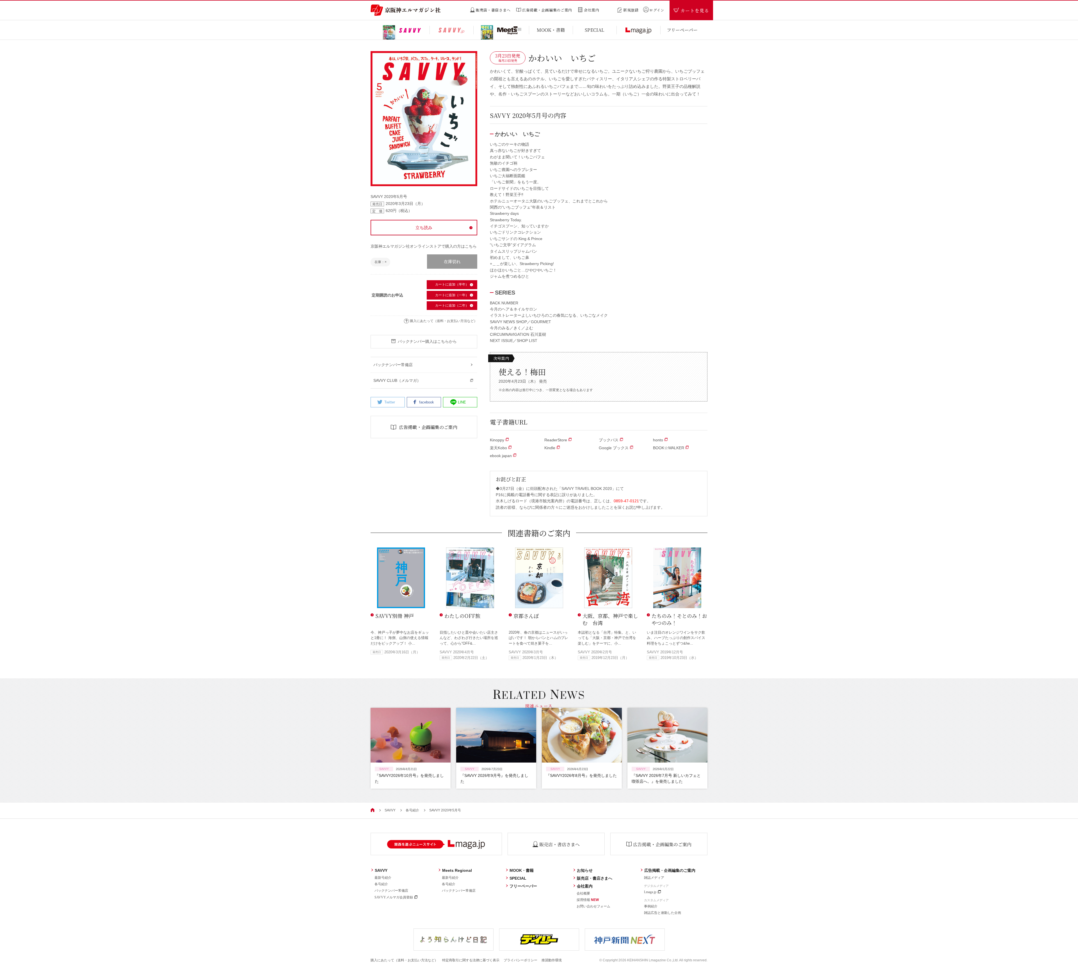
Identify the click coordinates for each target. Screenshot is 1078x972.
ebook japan (501, 455)
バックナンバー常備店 (391, 891)
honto (658, 440)
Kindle (549, 448)
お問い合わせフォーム (593, 906)
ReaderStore (555, 440)
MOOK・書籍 (522, 870)
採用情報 (588, 900)
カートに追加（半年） (452, 284)
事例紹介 (650, 906)
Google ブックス (614, 448)
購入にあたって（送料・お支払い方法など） (443, 321)
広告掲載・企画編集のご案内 (669, 870)
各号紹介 (412, 810)
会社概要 (583, 893)
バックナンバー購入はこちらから (427, 341)
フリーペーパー (523, 886)
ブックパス (608, 440)
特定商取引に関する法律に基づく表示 (470, 960)
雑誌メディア (654, 878)
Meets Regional (457, 870)
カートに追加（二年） (452, 305)
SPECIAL (518, 878)
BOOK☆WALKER (668, 448)
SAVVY (390, 810)
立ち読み (423, 227)
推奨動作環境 (552, 960)
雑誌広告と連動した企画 (662, 913)
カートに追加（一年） (452, 295)
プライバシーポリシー (520, 960)
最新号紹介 (382, 878)
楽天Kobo (498, 448)
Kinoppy (497, 440)
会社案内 (585, 886)
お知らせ (585, 870)
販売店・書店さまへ (594, 878)
